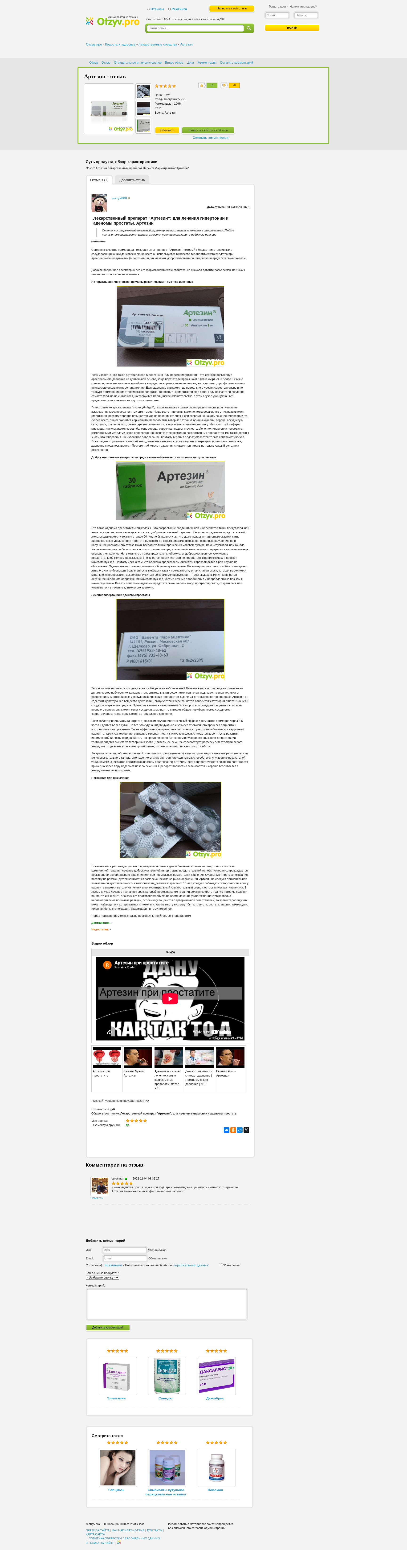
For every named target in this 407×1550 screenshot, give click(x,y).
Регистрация (277, 6)
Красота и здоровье (120, 44)
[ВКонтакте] (226, 1130)
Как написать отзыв (128, 1530)
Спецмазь (116, 1490)
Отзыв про (94, 44)
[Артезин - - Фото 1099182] (143, 97)
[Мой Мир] (240, 1130)
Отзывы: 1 (167, 130)
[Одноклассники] (233, 1130)
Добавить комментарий (108, 1327)
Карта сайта (95, 1534)
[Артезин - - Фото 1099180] (143, 131)
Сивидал (166, 1398)
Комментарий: (95, 1285)
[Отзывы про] (112, 26)
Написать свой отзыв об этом (208, 130)
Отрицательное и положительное (138, 62)
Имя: (89, 1250)
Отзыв (106, 62)
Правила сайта (98, 1530)
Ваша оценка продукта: (102, 1273)
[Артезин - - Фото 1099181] (143, 114)
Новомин (215, 1490)
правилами (113, 1265)
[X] (246, 1130)
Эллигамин (116, 1398)
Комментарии (206, 62)
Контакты (155, 1530)
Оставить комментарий (236, 62)
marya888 (119, 198)
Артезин (186, 44)
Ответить (96, 1198)
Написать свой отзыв (232, 8)
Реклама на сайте (100, 1543)
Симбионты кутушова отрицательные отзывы (166, 1492)
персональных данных (190, 1265)
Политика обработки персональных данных (124, 1538)
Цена (190, 62)
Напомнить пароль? (303, 6)
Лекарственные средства (157, 44)
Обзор (93, 62)
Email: (90, 1258)
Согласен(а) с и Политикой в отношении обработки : (147, 1265)
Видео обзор (174, 62)
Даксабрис (215, 1398)
